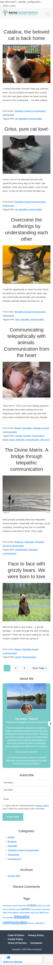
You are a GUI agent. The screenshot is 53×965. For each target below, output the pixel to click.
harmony (27, 436)
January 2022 (14, 876)
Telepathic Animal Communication (30, 111)
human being (38, 436)
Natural (17, 428)
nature (5, 440)
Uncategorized (14, 859)
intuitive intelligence (14, 912)
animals (18, 436)
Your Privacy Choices (24, 957)
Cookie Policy (15, 939)
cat (16, 119)
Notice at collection (13, 962)
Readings (18, 542)
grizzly (18, 657)
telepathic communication (30, 119)
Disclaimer (36, 943)
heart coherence (36, 909)
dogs (17, 319)
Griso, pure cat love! (26, 129)
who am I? (45, 440)
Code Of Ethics (16, 935)
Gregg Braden (21, 550)
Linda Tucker (34, 912)
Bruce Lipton (22, 905)
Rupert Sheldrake (8, 917)
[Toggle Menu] (47, 14)
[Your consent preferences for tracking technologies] (50, 723)
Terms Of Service (17, 943)
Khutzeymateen (29, 657)
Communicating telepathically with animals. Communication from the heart (26, 342)
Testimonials (8, 115)
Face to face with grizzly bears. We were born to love (26, 570)
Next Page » (39, 669)
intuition (5, 912)
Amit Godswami (7, 905)
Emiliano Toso (41, 905)
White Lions (31, 923)
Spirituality (27, 428)
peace (12, 440)
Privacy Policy (36, 935)
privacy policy (42, 806)
